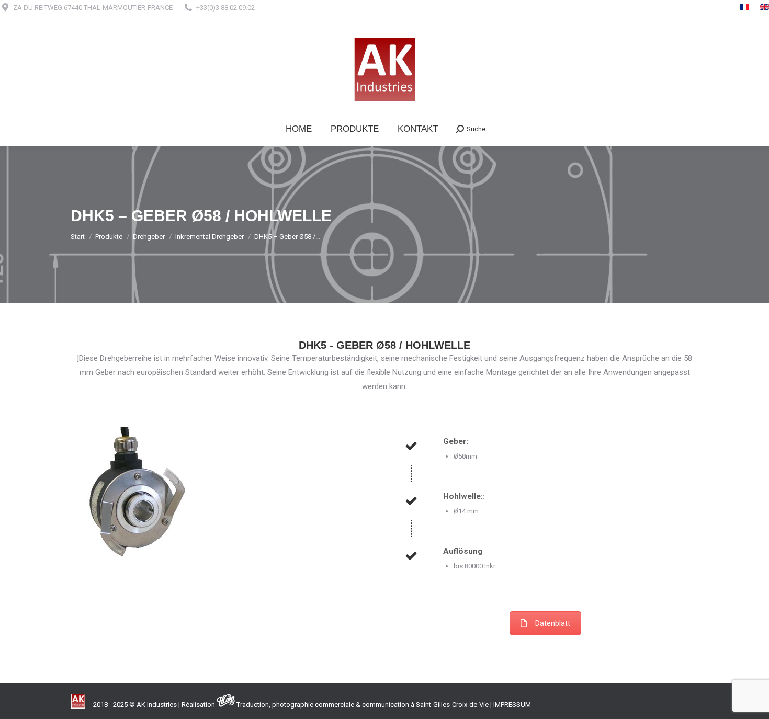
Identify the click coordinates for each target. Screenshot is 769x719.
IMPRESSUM (512, 705)
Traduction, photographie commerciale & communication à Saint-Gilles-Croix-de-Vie (362, 705)
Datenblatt (552, 623)
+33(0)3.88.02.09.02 (225, 8)
